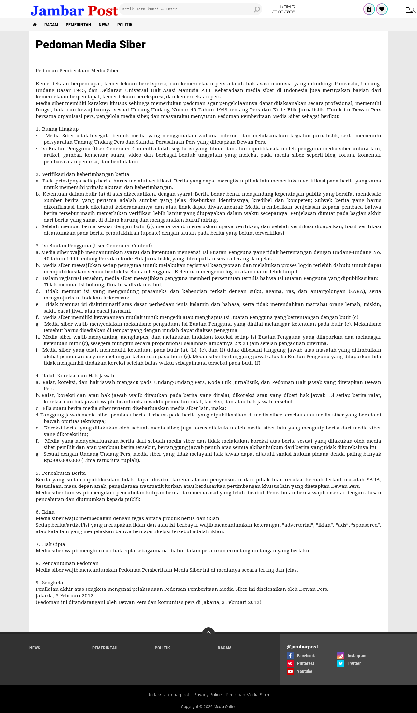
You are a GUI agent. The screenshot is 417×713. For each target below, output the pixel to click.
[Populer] (382, 9)
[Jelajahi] (409, 9)
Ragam (51, 24)
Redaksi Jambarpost (168, 694)
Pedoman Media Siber (248, 694)
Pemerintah (78, 24)
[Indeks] (369, 9)
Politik (125, 24)
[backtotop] (208, 633)
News (104, 24)
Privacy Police (208, 694)
